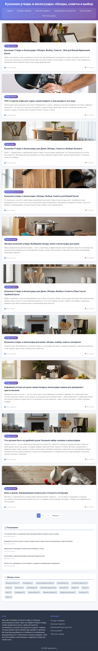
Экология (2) (64, 587)
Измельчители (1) (34, 592)
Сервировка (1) (20, 592)
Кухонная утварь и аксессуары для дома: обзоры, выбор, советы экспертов (42, 342)
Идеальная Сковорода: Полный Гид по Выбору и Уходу (24, 548)
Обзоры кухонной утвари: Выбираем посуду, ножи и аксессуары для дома (41, 244)
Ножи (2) (8, 587)
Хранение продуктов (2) (48, 587)
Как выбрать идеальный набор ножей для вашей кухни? (24, 556)
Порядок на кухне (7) (12, 583)
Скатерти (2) (19, 587)
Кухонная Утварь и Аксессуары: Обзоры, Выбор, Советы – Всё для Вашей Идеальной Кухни (47, 52)
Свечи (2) (85, 587)
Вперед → (56, 515)
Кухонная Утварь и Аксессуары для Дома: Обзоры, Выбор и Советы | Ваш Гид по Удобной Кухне (45, 293)
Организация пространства (64, 11)
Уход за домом (85, 11)
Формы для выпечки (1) (67, 592)
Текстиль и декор (49, 16)
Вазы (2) (8, 592)
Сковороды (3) (27, 583)
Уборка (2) (75, 587)
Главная (10, 11)
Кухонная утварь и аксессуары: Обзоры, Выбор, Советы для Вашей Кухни (41, 196)
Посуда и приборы (24, 11)
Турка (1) (8, 597)
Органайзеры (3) (62, 583)
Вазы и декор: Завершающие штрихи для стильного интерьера (36, 493)
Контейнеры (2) (32, 587)
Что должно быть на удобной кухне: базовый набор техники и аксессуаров (42, 440)
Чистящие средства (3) (79, 583)
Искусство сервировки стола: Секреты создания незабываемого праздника (32, 563)
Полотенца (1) (83, 592)
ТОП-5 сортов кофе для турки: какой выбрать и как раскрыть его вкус (40, 101)
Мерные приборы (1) (49, 592)
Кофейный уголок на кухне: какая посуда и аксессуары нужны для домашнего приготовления (43, 389)
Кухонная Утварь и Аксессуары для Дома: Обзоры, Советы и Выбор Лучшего (43, 148)
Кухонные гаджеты (43, 11)
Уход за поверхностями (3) (45, 583)
